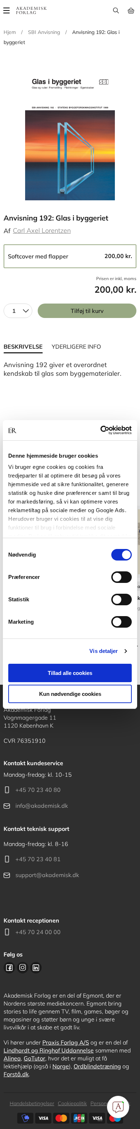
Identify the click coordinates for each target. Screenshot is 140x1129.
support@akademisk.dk (47, 875)
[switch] (121, 577)
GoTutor (34, 1058)
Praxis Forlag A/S (65, 1042)
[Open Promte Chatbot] (118, 1107)
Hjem (10, 32)
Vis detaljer (103, 651)
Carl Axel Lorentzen (42, 230)
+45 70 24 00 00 (38, 932)
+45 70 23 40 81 (38, 859)
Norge (60, 1066)
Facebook (9, 967)
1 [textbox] (14, 310)
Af (7, 231)
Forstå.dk (16, 1074)
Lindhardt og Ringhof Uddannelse (49, 1050)
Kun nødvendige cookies (70, 694)
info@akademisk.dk (41, 805)
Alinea (12, 1058)
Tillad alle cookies (70, 673)
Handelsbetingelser (32, 1103)
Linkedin (36, 967)
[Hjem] (31, 10)
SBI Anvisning (44, 32)
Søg (115, 10)
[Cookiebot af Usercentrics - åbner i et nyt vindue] (101, 430)
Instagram (22, 967)
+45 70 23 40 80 (38, 789)
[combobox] (18, 311)
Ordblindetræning (97, 1066)
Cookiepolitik (72, 1103)
